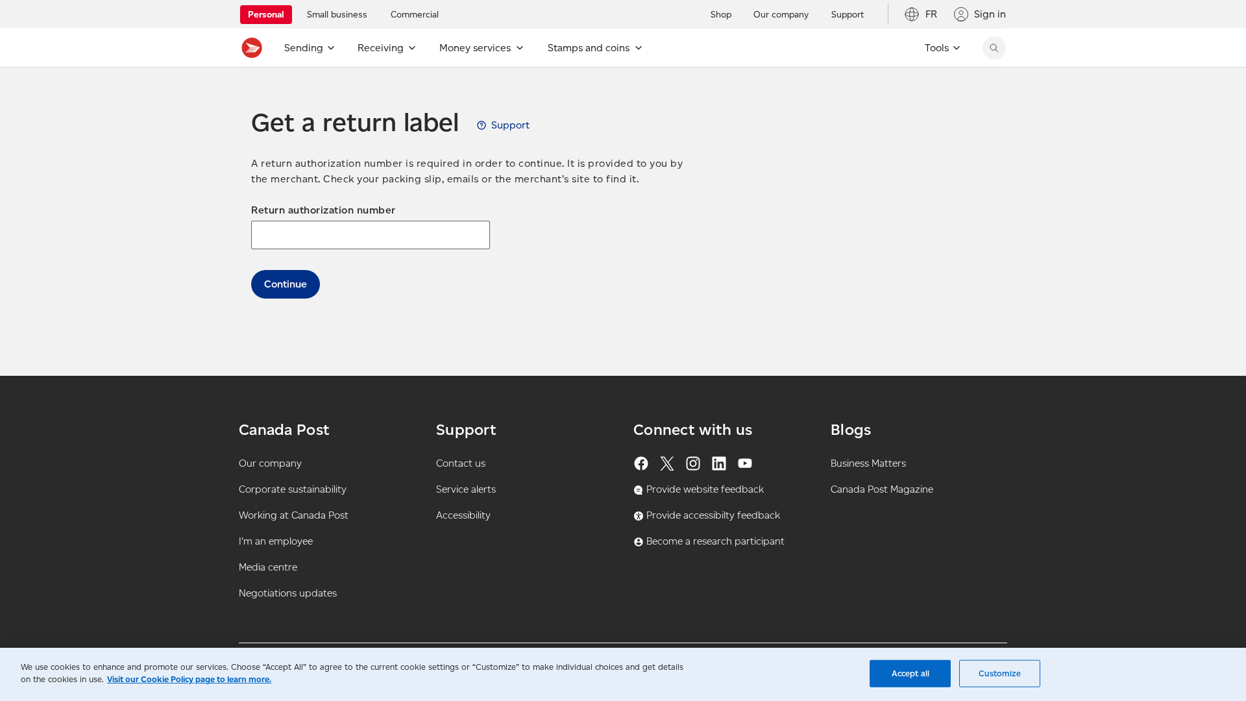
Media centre (268, 567)
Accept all (910, 673)
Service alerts (466, 489)
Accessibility (463, 515)
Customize (1000, 673)
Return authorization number (323, 210)
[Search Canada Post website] (994, 48)
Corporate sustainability (293, 489)
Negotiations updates (288, 593)
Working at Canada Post (293, 515)
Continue (285, 284)
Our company (270, 463)
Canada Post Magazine (882, 489)
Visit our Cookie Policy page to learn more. (189, 679)
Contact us (460, 463)
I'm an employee (276, 541)
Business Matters (868, 463)
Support (510, 125)
